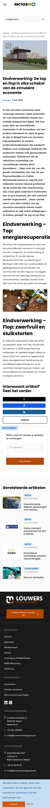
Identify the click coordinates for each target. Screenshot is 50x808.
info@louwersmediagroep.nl (21, 735)
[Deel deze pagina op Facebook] (24, 405)
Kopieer (25, 420)
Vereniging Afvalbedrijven (17, 658)
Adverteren (10, 684)
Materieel (9, 642)
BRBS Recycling (12, 663)
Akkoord (13, 804)
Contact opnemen (13, 689)
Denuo (7, 653)
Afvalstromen (11, 647)
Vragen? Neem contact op (23, 613)
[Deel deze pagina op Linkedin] (24, 412)
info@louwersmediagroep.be (21, 770)
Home (6, 33)
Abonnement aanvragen (16, 695)
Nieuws (7, 100)
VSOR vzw (9, 669)
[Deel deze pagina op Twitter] (24, 399)
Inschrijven (25, 461)
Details (29, 803)
